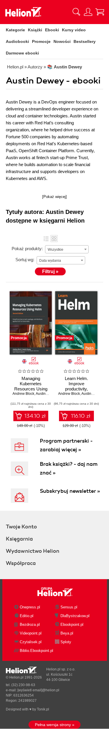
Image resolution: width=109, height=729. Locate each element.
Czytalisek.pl (31, 642)
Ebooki (52, 30)
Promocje (41, 41)
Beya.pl (66, 633)
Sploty (65, 642)
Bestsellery (85, 41)
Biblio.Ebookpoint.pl (36, 650)
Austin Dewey (47, 394)
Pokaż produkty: (27, 248)
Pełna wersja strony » (54, 724)
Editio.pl (26, 616)
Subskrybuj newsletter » (70, 491)
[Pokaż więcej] (54, 196)
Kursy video (74, 30)
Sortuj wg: (24, 259)
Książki (35, 30)
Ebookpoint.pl (71, 624)
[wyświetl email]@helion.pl (38, 690)
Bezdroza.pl (30, 624)
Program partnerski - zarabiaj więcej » (66, 445)
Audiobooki (17, 41)
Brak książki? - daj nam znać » (69, 468)
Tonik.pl (43, 709)
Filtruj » (50, 271)
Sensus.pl (68, 607)
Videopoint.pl (31, 633)
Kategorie (15, 30)
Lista (46, 238)
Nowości (62, 41)
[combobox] (67, 249)
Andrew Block (23, 394)
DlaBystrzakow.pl (75, 616)
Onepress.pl (30, 607)
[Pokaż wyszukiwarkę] (76, 12)
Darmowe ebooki (22, 53)
